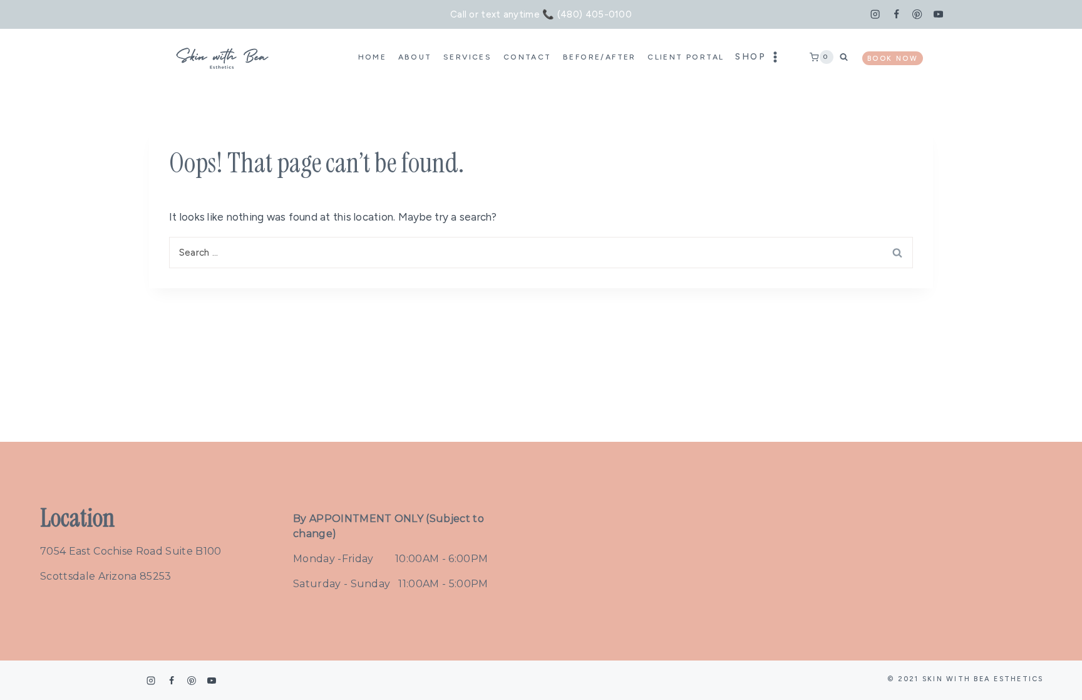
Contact (527, 57)
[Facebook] (896, 14)
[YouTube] (938, 14)
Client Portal (685, 57)
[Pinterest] (917, 14)
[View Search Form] (848, 57)
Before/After (599, 57)
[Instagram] (875, 14)
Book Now (892, 59)
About (415, 57)
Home (372, 57)
